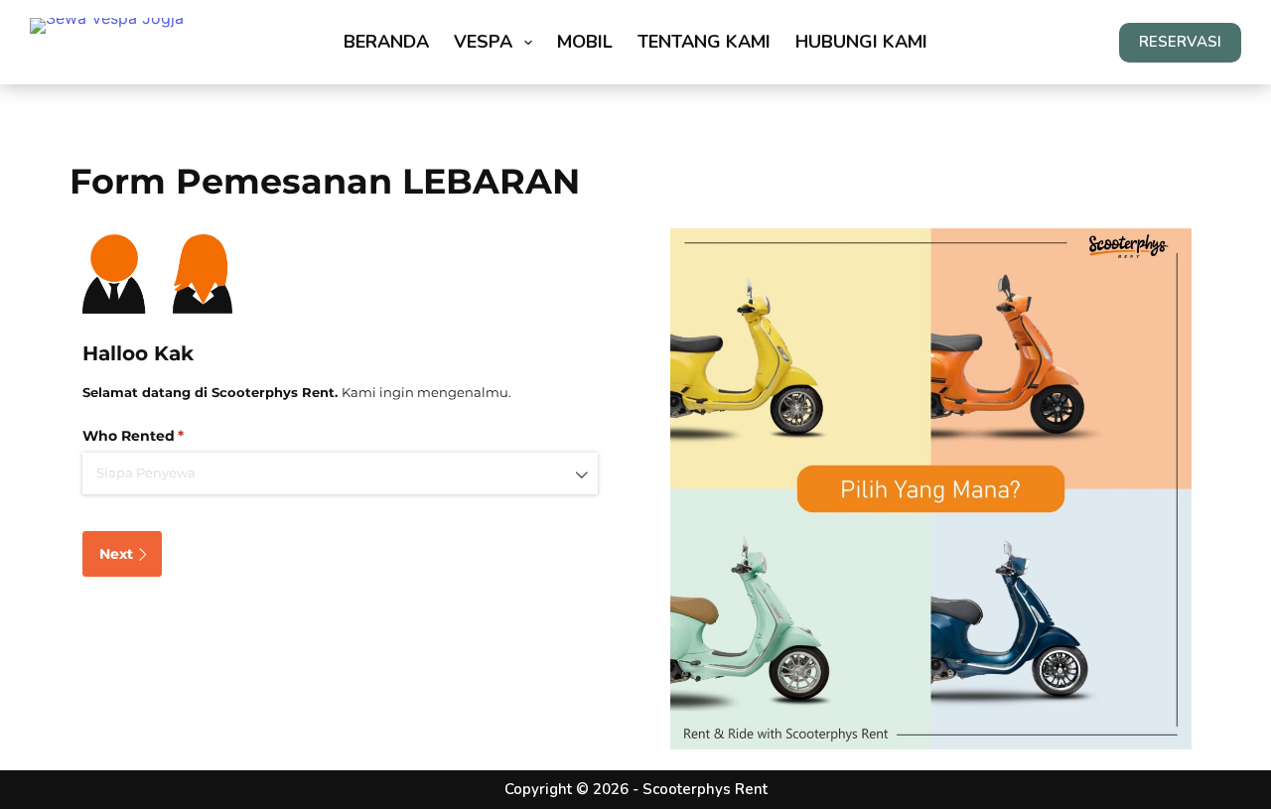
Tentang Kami (704, 42)
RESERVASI (1180, 42)
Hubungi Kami (861, 42)
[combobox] (340, 473)
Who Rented (165, 436)
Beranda (386, 42)
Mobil (585, 42)
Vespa (483, 42)
